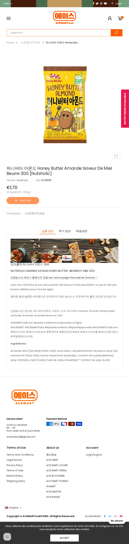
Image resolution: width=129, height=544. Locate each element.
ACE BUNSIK (53, 497)
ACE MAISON (53, 491)
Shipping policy (16, 481)
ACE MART (52, 460)
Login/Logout (94, 454)
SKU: (38, 180)
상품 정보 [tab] (48, 231)
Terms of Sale (15, 470)
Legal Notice (14, 460)
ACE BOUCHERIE (55, 475)
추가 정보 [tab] (65, 231)
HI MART (51, 486)
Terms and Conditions (20, 454)
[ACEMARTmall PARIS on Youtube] (105, 3)
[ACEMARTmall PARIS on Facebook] (93, 3)
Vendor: (12, 180)
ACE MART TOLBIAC (57, 481)
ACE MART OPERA (56, 470)
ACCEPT (64, 538)
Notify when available (125, 108)
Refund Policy (15, 475)
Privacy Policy (15, 465)
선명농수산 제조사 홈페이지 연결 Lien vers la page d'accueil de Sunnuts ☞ (54, 277)
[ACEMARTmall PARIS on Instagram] (101, 3)
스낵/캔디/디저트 (35, 213)
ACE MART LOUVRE (57, 465)
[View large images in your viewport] (116, 156)
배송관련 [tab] (81, 231)
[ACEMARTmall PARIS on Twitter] (97, 3)
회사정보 (51, 454)
